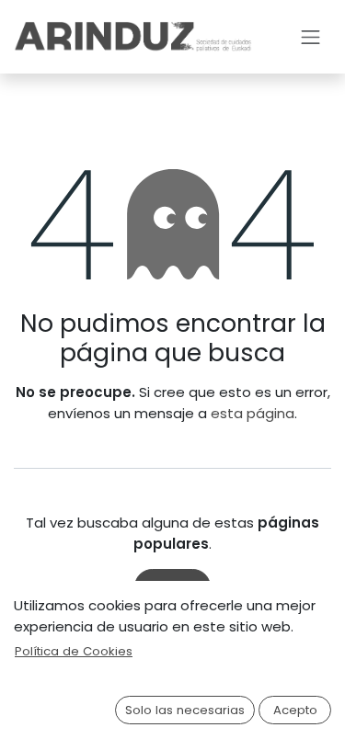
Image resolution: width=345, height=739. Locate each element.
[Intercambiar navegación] (311, 37)
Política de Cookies (73, 651)
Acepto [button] (295, 710)
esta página (252, 413)
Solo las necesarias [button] (185, 710)
